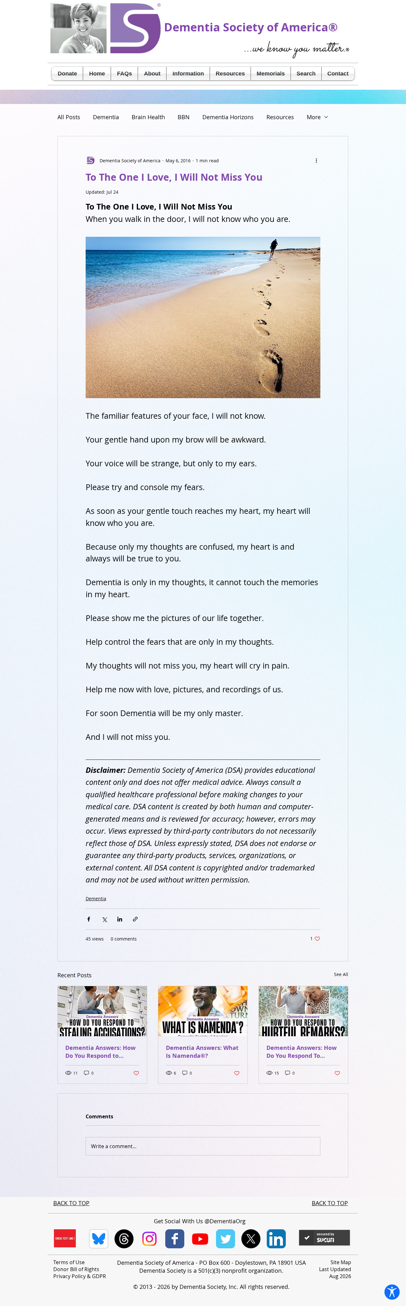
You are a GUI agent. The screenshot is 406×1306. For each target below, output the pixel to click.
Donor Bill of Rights (76, 1269)
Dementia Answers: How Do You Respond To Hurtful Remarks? (301, 1052)
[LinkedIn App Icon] (276, 1238)
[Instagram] (149, 1238)
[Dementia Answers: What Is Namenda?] (202, 1011)
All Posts (68, 117)
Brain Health (148, 117)
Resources (280, 117)
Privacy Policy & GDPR (79, 1276)
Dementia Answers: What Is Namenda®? (202, 1052)
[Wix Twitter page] (225, 1238)
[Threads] (124, 1238)
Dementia (106, 117)
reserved (276, 1286)
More (314, 117)
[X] (250, 1238)
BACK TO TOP (71, 1203)
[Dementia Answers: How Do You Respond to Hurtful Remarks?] (303, 1011)
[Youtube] (200, 1238)
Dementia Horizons (228, 117)
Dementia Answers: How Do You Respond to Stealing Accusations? (100, 1052)
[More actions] (316, 160)
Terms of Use (69, 1262)
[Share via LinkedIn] (120, 919)
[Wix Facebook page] (174, 1238)
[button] (152, 73)
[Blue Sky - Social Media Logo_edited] (98, 1238)
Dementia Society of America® (251, 27)
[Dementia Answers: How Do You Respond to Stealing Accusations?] (102, 1011)
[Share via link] (135, 919)
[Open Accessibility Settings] (392, 1292)
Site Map (341, 1262)
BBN (184, 117)
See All (341, 974)
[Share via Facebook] (89, 919)
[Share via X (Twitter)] (104, 919)
